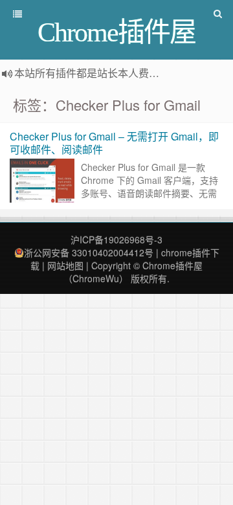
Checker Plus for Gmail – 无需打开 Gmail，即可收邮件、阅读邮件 (114, 143)
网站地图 (65, 265)
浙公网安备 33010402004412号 (88, 252)
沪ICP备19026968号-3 (116, 239)
